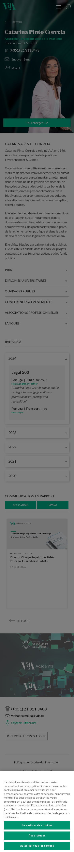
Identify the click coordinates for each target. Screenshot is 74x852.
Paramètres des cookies (37, 825)
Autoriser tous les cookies (37, 845)
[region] (37, 811)
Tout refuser (37, 835)
